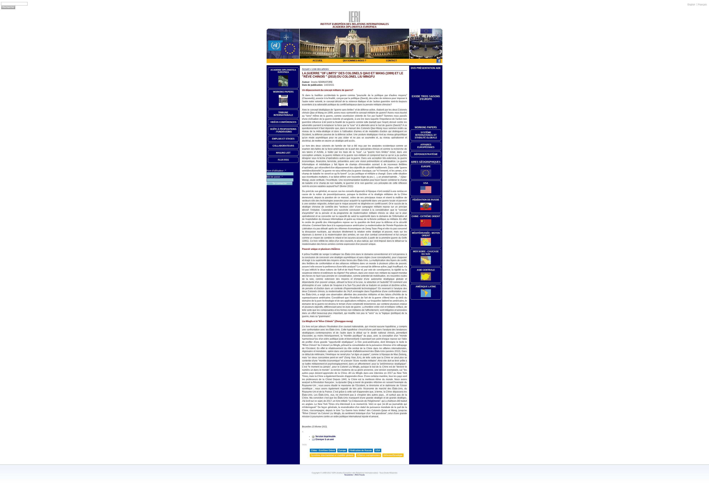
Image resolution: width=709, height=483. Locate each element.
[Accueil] (354, 21)
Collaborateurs (283, 145)
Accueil (318, 60)
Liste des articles (320, 69)
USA (377, 450)
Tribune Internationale (283, 113)
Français (702, 4)
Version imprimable (325, 436)
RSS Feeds (360, 475)
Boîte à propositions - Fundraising (283, 130)
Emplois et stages (283, 138)
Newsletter (348, 475)
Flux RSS (283, 160)
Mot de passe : (275, 177)
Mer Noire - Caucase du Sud (426, 252)
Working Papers (283, 92)
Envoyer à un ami (325, 439)
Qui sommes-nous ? (354, 60)
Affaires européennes (368, 455)
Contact (391, 60)
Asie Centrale (426, 270)
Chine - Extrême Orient (323, 450)
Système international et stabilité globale (332, 455)
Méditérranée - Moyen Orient (426, 234)
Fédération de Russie (361, 450)
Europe (342, 450)
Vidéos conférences (283, 122)
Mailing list (283, 153)
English (691, 4)
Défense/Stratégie (393, 455)
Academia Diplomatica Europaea (283, 71)
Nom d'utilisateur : (276, 170)
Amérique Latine (426, 286)
